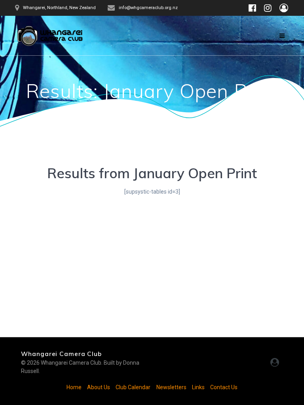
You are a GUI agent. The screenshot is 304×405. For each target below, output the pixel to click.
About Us (98, 387)
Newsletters (171, 387)
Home (74, 387)
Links (198, 387)
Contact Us (224, 387)
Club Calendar (133, 387)
